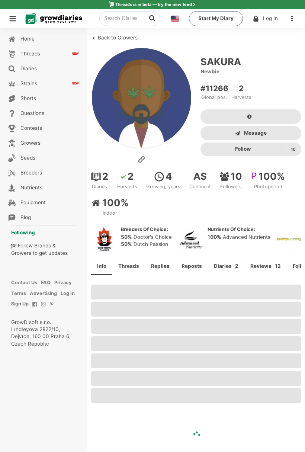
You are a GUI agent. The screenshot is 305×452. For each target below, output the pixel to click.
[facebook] (34, 308)
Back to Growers (117, 38)
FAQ (46, 282)
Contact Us (24, 282)
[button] (294, 18)
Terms (18, 293)
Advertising (43, 293)
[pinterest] (51, 308)
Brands (42, 246)
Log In (270, 18)
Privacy (63, 282)
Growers (21, 253)
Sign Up (20, 304)
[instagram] (43, 308)
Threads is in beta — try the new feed (153, 4)
